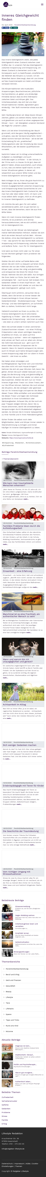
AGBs (28, 1164)
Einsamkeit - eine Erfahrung (17, 571)
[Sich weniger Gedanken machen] (23, 732)
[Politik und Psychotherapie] (7, 1065)
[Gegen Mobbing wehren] (7, 917)
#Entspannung (7, 443)
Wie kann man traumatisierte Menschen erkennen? (18, 484)
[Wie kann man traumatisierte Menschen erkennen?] (23, 470)
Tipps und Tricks (12, 1020)
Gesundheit (10, 986)
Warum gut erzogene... (24, 1073)
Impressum (19, 1164)
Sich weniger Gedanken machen (19, 745)
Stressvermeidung (22, 906)
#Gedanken (19, 443)
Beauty (8, 992)
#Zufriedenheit (8, 445)
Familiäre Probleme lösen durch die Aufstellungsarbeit (21, 527)
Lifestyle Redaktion (12, 1133)
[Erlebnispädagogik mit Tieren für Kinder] (23, 773)
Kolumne (9, 1031)
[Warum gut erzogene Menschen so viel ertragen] (7, 1074)
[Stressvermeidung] (7, 908)
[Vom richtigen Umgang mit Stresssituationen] (23, 859)
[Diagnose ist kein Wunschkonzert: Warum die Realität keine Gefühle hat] (7, 1047)
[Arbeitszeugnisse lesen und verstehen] (7, 926)
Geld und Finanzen (13, 980)
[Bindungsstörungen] (7, 952)
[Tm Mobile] (42, 4)
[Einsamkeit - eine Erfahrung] (23, 558)
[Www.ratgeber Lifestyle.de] (7, 4)
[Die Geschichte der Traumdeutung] (23, 818)
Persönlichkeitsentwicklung (25, 25)
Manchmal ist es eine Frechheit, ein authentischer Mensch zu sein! (21, 615)
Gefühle (5, 1105)
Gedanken (6, 1109)
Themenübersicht (10, 459)
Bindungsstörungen (21, 952)
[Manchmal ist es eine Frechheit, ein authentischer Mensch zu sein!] (23, 601)
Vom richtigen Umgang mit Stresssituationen (16, 872)
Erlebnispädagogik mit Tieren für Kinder (23, 785)
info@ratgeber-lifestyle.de (13, 1149)
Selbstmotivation (22, 942)
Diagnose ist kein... (23, 1046)
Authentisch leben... (23, 1082)
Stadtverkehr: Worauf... (24, 1055)
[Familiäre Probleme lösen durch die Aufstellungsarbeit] (23, 513)
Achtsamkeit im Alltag (14, 704)
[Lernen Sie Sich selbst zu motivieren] (7, 944)
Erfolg (4, 1124)
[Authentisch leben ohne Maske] (7, 1083)
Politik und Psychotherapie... (25, 1065)
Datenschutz (7, 1164)
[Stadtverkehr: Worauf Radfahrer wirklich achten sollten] (7, 1056)
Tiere (7, 1003)
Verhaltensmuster (9, 1101)
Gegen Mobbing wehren (24, 915)
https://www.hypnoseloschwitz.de (21, 438)
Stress (4, 1116)
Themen (18, 1166)
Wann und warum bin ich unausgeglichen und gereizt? (18, 660)
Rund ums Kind (11, 1026)
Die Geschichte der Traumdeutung (21, 831)
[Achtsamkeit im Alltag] (23, 692)
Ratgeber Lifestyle (21, 1171)
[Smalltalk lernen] (7, 935)
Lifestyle (9, 997)
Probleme (6, 1112)
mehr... (26, 499)
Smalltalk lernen (22, 933)
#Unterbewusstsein (33, 443)
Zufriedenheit (7, 1097)
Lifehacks (9, 1009)
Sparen (8, 1014)
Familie (5, 1120)
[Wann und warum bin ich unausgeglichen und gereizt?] (23, 646)
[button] (5, 29)
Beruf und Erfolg (12, 975)
